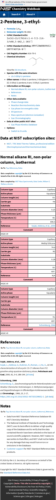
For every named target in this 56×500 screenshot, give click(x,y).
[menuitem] (4, 14)
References (16, 92)
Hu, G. (43, 364)
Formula (11, 28)
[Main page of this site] (4, 14)
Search (15, 14)
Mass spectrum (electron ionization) (27, 115)
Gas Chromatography (21, 118)
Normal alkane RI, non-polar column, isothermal (33, 89)
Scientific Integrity (38, 489)
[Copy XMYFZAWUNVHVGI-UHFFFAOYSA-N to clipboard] (25, 50)
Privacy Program (39, 480)
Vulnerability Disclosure (16, 486)
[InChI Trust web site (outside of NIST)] (52, 37)
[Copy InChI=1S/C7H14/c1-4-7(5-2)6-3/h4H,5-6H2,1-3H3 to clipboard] (31, 42)
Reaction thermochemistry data (25, 105)
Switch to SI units (19, 131)
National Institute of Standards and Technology (6, 9)
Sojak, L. (4, 364)
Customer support (15, 448)
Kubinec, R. (25, 364)
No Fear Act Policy (36, 486)
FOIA (48, 486)
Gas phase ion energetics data (24, 108)
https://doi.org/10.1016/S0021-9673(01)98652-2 (22, 396)
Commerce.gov (42, 493)
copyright (18, 173)
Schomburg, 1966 (47, 325)
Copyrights (8, 483)
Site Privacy (13, 480)
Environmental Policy (18, 489)
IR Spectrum (16, 111)
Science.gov (18, 496)
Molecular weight (15, 32)
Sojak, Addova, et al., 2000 (43, 225)
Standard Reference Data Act (17, 472)
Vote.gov (39, 496)
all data (30, 374)
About (30, 14)
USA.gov (29, 496)
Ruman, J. (35, 364)
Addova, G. (14, 364)
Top (7, 168)
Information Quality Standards (20, 493)
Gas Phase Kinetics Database (24, 124)
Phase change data (19, 102)
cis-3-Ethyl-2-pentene (21, 76)
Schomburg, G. (7, 383)
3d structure (20, 69)
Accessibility (25, 480)
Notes (13, 95)
